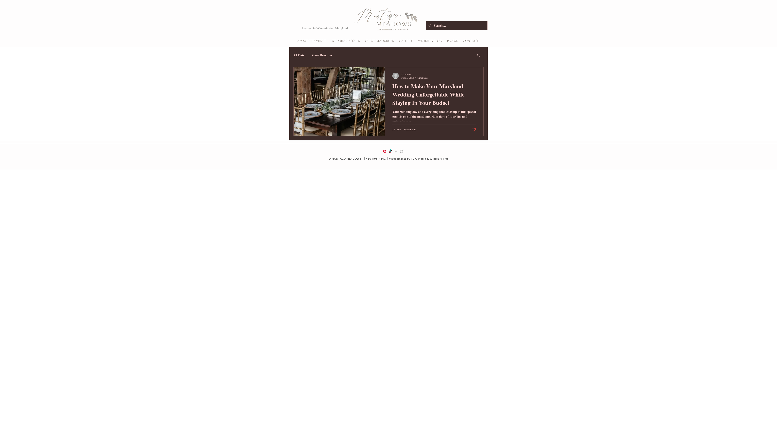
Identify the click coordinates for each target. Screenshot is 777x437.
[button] (345, 41)
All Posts (298, 55)
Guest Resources (322, 55)
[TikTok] (390, 151)
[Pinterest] (385, 151)
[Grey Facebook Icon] (396, 151)
